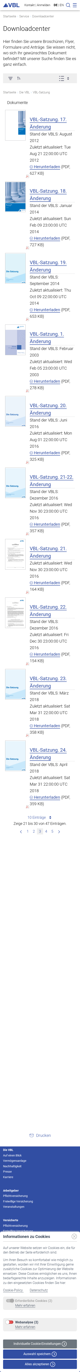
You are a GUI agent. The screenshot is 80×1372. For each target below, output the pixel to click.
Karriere (8, 1177)
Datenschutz (39, 1290)
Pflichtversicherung (15, 1196)
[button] (19, 78)
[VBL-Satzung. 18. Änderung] (15, 196)
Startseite (9, 16)
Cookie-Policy (13, 1290)
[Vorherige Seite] (21, 831)
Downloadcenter (43, 16)
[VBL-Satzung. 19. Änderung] (15, 268)
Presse (7, 1171)
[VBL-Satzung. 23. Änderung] (15, 684)
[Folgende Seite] (59, 831)
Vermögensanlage (14, 1160)
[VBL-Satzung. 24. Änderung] (15, 755)
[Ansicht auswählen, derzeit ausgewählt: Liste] (65, 78)
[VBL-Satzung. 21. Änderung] (15, 554)
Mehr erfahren (25, 1305)
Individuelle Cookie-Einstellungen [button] (38, 1344)
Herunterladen (46, 166)
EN (62, 5)
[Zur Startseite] (11, 5)
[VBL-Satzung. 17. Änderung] (15, 125)
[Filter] (10, 78)
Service (24, 16)
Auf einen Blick (12, 1155)
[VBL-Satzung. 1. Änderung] (15, 339)
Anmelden (43, 5)
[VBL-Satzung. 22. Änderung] (15, 612)
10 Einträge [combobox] (36, 817)
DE (55, 5)
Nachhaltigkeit (12, 1166)
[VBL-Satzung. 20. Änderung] (15, 411)
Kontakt (29, 5)
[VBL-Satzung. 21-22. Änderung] (15, 482)
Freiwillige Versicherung (18, 1201)
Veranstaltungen (13, 1206)
